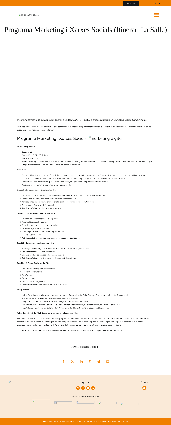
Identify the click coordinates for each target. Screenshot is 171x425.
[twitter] (78, 388)
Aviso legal (69, 421)
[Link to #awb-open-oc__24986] (156, 15)
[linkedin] (93, 388)
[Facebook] (63, 361)
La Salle (83, 161)
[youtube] (88, 388)
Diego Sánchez (28, 301)
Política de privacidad (53, 421)
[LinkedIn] (81, 361)
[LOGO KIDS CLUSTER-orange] (20, 382)
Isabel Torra (27, 295)
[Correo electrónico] (107, 361)
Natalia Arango (29, 298)
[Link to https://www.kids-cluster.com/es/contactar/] (144, 388)
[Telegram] (98, 361)
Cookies (79, 421)
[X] (72, 361)
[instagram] (83, 388)
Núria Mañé (27, 305)
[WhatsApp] (90, 361)
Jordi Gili (25, 308)
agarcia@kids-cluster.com (86, 330)
